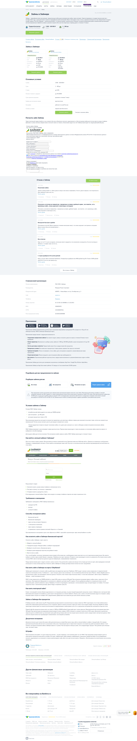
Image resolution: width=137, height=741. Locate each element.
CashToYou (72, 673)
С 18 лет (28, 711)
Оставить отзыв (93, 180)
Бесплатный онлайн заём (34, 52)
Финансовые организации (35, 9)
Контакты (28, 42)
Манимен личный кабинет (54, 662)
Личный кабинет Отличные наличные (35, 662)
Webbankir (50, 673)
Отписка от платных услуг (71, 39)
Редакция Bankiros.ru (35, 645)
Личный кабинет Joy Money (99, 659)
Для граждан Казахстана (98, 701)
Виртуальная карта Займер (56, 52)
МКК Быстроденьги (31, 678)
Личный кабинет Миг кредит (77, 659)
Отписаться (101, 731)
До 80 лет (72, 701)
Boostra (50, 680)
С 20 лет (50, 703)
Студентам (28, 706)
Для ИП (72, 711)
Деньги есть (95, 673)
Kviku (49, 683)
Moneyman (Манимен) (53, 678)
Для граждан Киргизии (98, 703)
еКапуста (28, 680)
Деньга (93, 675)
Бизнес (27, 708)
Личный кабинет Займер (54, 659)
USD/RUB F (68, 2)
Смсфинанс (73, 684)
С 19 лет (50, 701)
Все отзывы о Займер (68, 270)
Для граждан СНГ (52, 708)
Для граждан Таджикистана (99, 706)
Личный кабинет (49, 39)
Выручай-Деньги (96, 686)
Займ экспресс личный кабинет (34, 659)
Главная (27, 9)
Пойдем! (72, 675)
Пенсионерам (29, 703)
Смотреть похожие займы (82, 112)
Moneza (28, 683)
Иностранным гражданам (98, 711)
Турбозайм (28, 675)
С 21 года (72, 703)
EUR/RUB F (80, 2)
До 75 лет (50, 711)
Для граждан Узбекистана (98, 708)
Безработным (29, 701)
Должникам (51, 706)
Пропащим (72, 706)
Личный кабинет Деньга (76, 662)
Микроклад (73, 678)
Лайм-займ (28, 673)
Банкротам (72, 708)
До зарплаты (51, 675)
